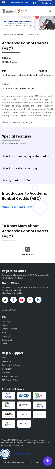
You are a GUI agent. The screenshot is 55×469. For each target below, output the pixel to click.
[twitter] (5, 300)
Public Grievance (10, 376)
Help (4, 357)
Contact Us (7, 369)
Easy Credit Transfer (18, 180)
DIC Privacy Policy (10, 380)
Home (6, 34)
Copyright (6, 336)
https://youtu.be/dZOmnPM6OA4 (18, 207)
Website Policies (9, 328)
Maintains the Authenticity (21, 168)
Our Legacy (7, 321)
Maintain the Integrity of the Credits (27, 156)
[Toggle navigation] (44, 11)
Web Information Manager (13, 462)
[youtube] (22, 300)
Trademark (7, 340)
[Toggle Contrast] (34, 3)
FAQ (4, 332)
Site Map (6, 372)
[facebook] (13, 300)
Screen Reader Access (20, 2)
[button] (49, 11)
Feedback (6, 361)
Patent (5, 343)
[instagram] (30, 300)
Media (5, 325)
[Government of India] (4, 2)
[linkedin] (38, 300)
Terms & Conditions (11, 365)
